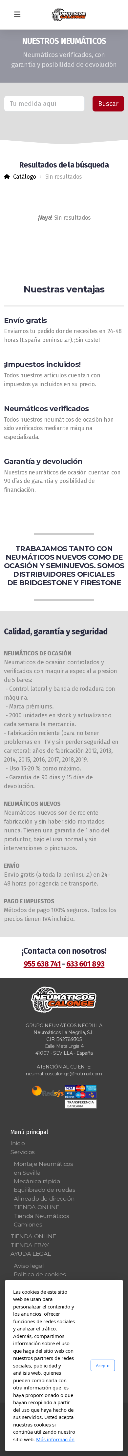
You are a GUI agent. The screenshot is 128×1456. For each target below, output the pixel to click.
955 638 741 (42, 963)
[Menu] (17, 15)
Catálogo (24, 176)
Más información (55, 1439)
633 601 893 (85, 963)
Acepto (103, 1365)
